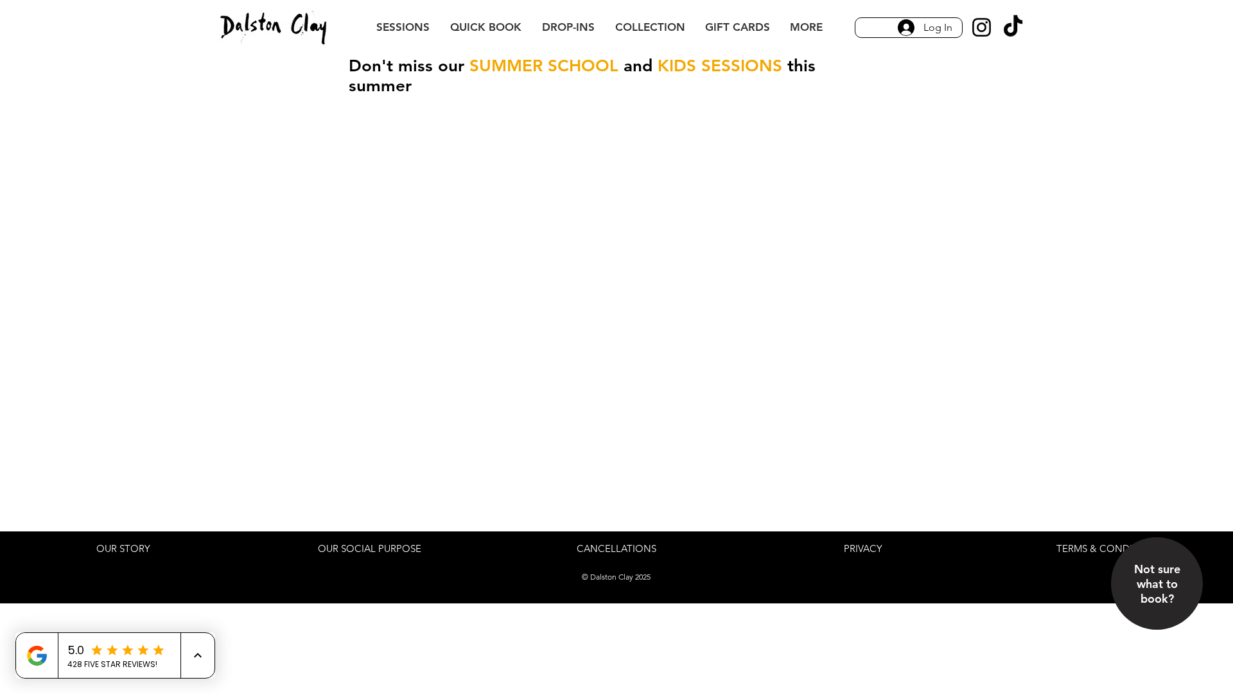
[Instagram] (981, 27)
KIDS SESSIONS (720, 66)
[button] (806, 27)
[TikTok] (1013, 27)
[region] (1157, 609)
